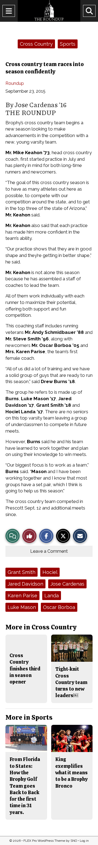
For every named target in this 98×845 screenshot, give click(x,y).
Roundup (14, 83)
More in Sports (29, 717)
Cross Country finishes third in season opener (25, 668)
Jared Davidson (25, 584)
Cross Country (36, 44)
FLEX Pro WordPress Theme (44, 841)
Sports (67, 44)
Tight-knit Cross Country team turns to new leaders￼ (71, 682)
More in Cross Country (40, 627)
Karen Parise (22, 595)
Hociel (49, 572)
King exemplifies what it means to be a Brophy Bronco (71, 772)
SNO (74, 841)
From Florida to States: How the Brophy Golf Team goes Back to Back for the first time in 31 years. (25, 785)
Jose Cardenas (67, 584)
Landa (51, 595)
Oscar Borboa (59, 607)
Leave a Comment (49, 551)
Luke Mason (22, 607)
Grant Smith (21, 572)
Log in (84, 841)
